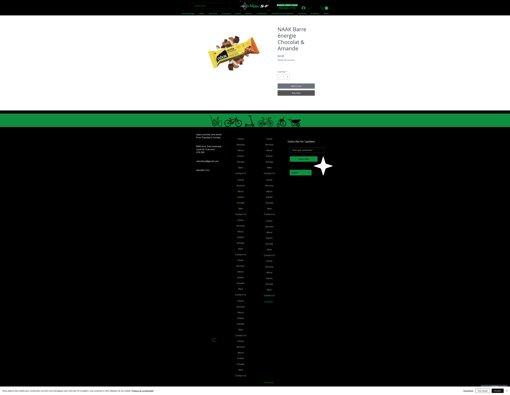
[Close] (506, 391)
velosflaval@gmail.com (207, 161)
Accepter (497, 390)
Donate (240, 161)
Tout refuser (483, 390)
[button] (324, 8)
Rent (240, 167)
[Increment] (288, 76)
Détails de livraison (286, 60)
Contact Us (240, 173)
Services (241, 144)
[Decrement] (280, 76)
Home (241, 138)
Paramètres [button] (468, 390)
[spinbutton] (284, 76)
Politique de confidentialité (143, 390)
